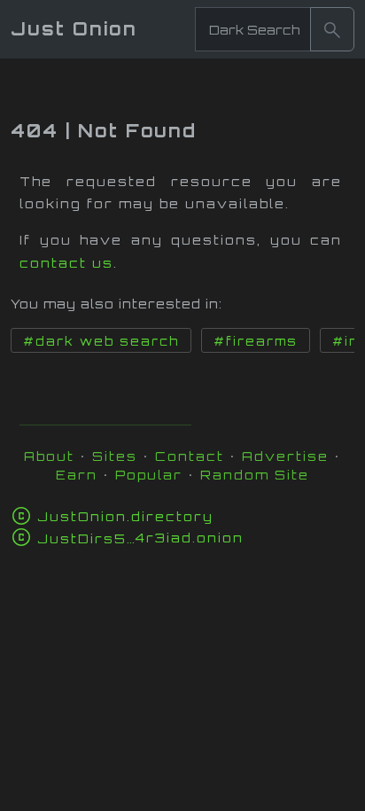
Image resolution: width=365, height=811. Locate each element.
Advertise (285, 456)
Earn (76, 474)
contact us (66, 262)
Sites (114, 456)
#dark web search (101, 341)
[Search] (332, 29)
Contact (189, 456)
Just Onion (74, 29)
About (49, 456)
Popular (148, 474)
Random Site (254, 474)
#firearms (256, 341)
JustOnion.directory (125, 516)
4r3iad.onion (140, 537)
